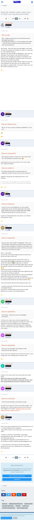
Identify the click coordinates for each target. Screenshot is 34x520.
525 (20, 18)
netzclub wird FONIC (22, 508)
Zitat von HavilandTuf (9, 153)
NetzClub (4, 503)
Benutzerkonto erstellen (17, 476)
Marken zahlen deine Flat (16, 503)
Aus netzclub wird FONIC (8, 508)
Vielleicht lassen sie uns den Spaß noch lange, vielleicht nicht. (16, 409)
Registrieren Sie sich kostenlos (11, 470)
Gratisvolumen (28, 503)
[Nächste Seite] (28, 19)
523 (13, 18)
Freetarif (18, 506)
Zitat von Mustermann (9, 124)
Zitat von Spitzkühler (8, 238)
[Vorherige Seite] (6, 19)
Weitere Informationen (6, 518)
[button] (2, 2)
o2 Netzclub (25, 506)
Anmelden (17, 479)
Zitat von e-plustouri (8, 398)
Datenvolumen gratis (8, 506)
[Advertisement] (17, 90)
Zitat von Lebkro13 (8, 168)
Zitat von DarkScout (8, 204)
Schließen (15, 518)
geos (15, 181)
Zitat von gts (6, 35)
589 (25, 18)
